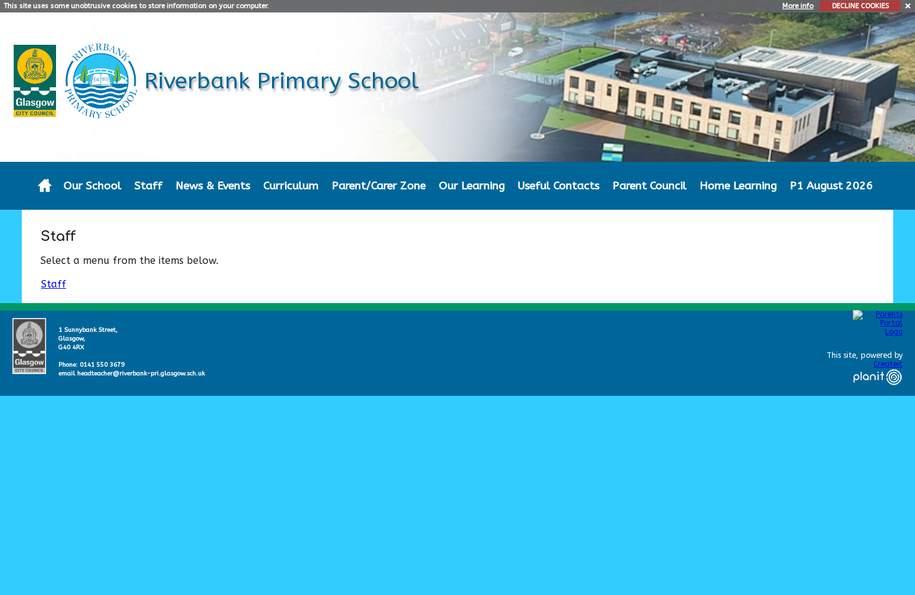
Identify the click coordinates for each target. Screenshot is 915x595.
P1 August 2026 (831, 185)
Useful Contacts (558, 185)
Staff (148, 185)
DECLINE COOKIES (860, 6)
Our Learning (472, 185)
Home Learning (738, 185)
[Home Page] (102, 80)
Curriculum (291, 185)
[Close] (908, 5)
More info (798, 6)
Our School (92, 185)
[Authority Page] (36, 80)
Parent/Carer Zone (379, 185)
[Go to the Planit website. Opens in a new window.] (878, 392)
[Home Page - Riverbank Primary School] (44, 186)
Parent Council (649, 185)
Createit (888, 364)
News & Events (213, 185)
